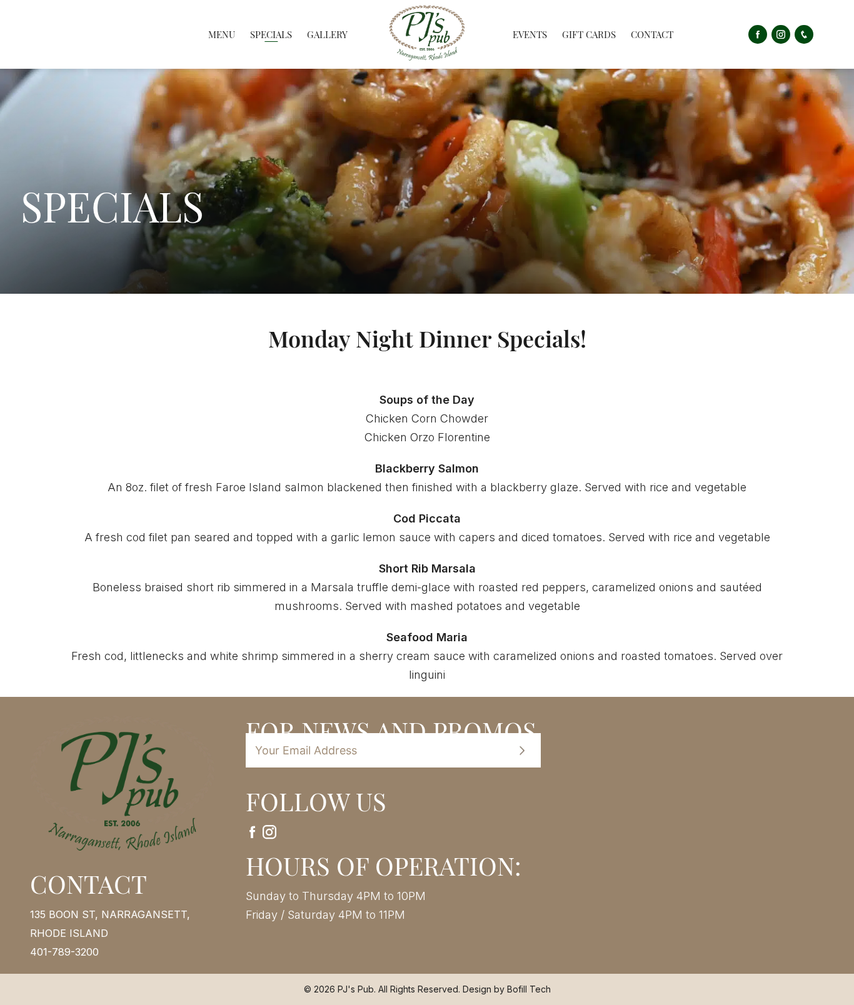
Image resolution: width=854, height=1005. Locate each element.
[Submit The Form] (522, 751)
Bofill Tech (529, 989)
